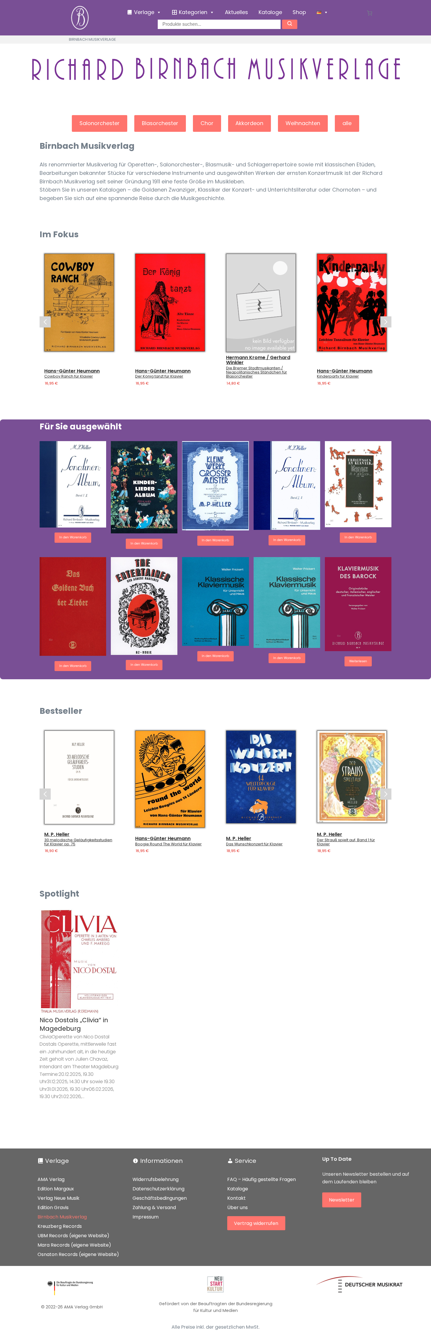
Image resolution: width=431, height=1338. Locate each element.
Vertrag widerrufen (256, 1223)
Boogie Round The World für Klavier (168, 844)
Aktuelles (236, 12)
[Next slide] (385, 321)
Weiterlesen (358, 661)
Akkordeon (249, 123)
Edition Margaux (56, 1188)
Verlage (57, 1161)
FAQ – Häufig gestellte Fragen (261, 1179)
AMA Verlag (51, 1179)
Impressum (146, 1217)
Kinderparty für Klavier (338, 377)
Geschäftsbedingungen (160, 1198)
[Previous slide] (45, 321)
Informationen (161, 1161)
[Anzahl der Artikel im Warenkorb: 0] (369, 13)
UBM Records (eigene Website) (73, 1235)
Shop (299, 12)
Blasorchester (160, 123)
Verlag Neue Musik (58, 1198)
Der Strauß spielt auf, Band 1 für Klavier (346, 842)
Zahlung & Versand (154, 1207)
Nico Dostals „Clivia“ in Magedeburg (74, 1024)
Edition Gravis (53, 1207)
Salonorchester (99, 123)
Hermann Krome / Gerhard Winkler (258, 360)
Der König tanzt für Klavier (159, 377)
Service (245, 1161)
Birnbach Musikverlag (62, 1217)
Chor (207, 123)
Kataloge (270, 12)
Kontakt (236, 1198)
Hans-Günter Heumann (72, 371)
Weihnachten (303, 123)
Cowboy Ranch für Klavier (68, 377)
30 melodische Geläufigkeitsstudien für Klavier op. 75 (78, 842)
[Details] (79, 302)
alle (347, 123)
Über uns (237, 1207)
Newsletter (341, 1200)
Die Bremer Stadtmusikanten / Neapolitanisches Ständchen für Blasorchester (256, 372)
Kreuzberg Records (60, 1226)
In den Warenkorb (72, 537)
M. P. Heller (56, 834)
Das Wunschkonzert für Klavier (254, 844)
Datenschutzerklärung (158, 1188)
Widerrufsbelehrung (156, 1179)
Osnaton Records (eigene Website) (78, 1254)
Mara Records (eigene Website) (74, 1245)
